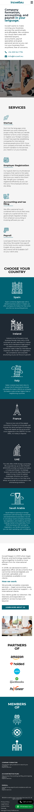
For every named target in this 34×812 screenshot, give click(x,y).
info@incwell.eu (15, 56)
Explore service (6, 767)
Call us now (27, 802)
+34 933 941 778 (15, 52)
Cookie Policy (5, 806)
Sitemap (3, 808)
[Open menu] (32, 2)
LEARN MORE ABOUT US (15, 607)
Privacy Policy (5, 802)
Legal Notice (5, 804)
